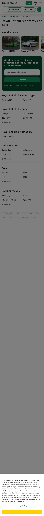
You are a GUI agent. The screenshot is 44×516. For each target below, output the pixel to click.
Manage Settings (22, 506)
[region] (22, 495)
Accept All (22, 512)
